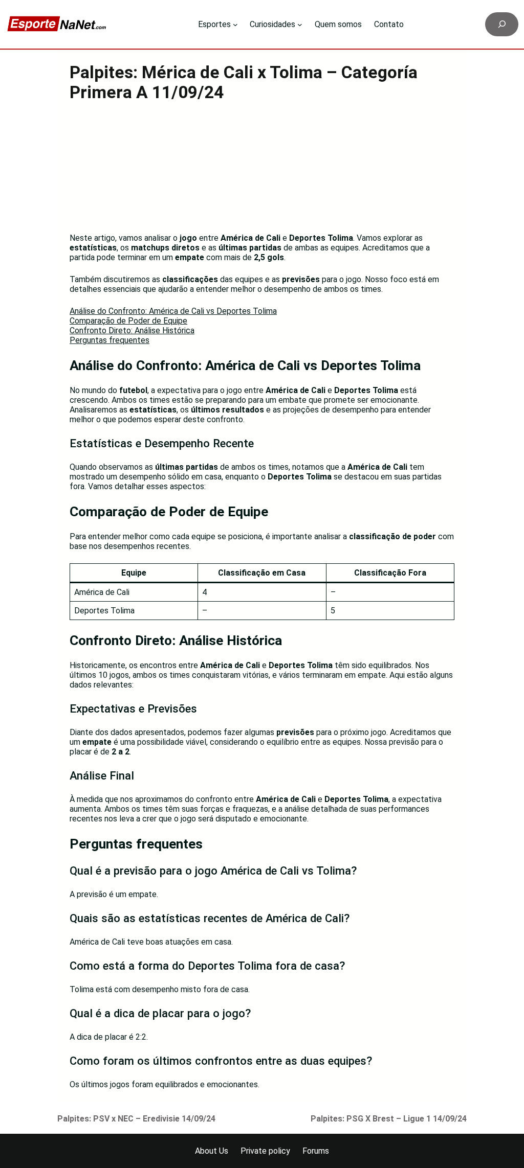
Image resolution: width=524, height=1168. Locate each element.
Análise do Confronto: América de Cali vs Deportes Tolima (173, 311)
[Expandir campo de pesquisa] (501, 24)
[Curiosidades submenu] (299, 24)
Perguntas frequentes (109, 340)
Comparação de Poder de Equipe (128, 321)
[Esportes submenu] (235, 24)
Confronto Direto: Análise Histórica (132, 330)
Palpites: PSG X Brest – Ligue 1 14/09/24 (389, 1119)
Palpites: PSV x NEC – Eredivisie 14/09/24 (136, 1119)
